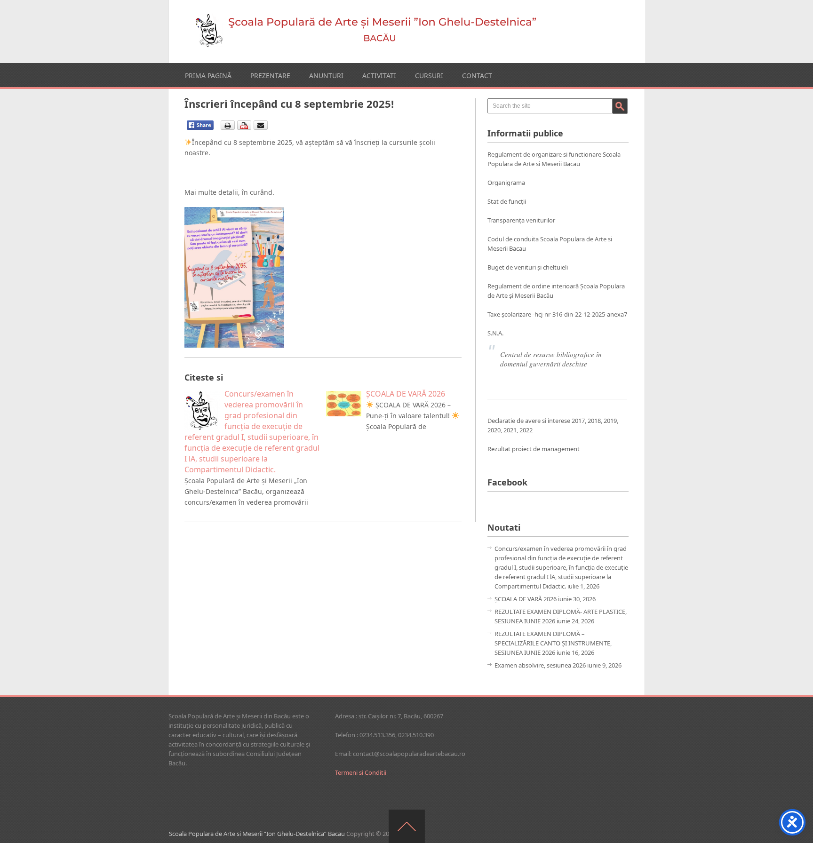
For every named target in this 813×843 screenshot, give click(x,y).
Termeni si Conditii (360, 772)
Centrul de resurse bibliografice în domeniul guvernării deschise (551, 359)
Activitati (379, 75)
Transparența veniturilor (521, 220)
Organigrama (506, 182)
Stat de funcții (506, 201)
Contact (477, 75)
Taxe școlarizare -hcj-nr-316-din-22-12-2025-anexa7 (557, 314)
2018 (594, 420)
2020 (494, 430)
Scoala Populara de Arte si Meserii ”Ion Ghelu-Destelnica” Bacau (257, 833)
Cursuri (429, 75)
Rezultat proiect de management (533, 449)
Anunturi (326, 75)
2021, (511, 430)
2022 (526, 430)
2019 (610, 420)
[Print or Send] (245, 127)
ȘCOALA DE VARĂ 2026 (525, 599)
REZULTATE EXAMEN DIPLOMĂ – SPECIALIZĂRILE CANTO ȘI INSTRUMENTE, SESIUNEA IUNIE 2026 (553, 643)
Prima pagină (208, 75)
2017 (578, 420)
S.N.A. (495, 333)
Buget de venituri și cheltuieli (527, 267)
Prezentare (270, 75)
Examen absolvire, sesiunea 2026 (540, 665)
